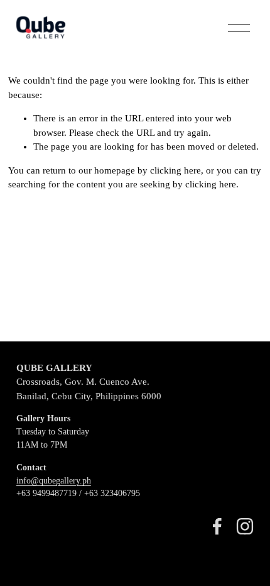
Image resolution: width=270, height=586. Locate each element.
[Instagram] (245, 526)
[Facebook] (217, 526)
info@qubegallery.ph (53, 480)
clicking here (175, 170)
